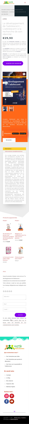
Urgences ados (10, 383)
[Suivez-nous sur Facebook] (6, 401)
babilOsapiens (14, 419)
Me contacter (9, 380)
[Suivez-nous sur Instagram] (6, 396)
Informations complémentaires (13, 151)
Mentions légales (10, 386)
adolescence (15, 133)
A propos (8, 375)
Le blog (8, 378)
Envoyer (20, 314)
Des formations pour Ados (13, 356)
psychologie (23, 133)
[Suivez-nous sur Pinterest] (11, 396)
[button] (24, 74)
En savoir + (9, 140)
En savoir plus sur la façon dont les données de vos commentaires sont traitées (14, 323)
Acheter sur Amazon (13, 63)
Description (8, 148)
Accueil (3, 9)
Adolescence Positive (20, 417)
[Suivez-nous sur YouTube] (11, 401)
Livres (8, 9)
